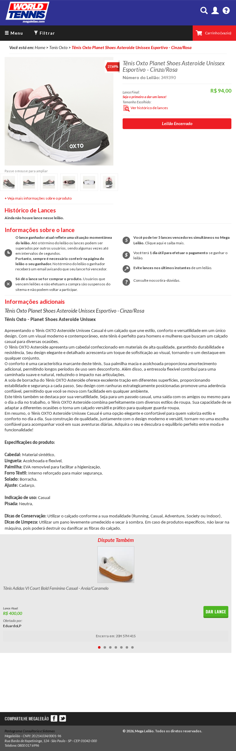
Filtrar (46, 33)
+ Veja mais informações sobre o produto (38, 198)
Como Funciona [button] (226, 10)
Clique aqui (154, 243)
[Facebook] (54, 718)
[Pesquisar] (204, 10)
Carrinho (218, 33)
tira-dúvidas (169, 280)
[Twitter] (62, 718)
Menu (16, 33)
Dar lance (216, 611)
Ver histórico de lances (149, 107)
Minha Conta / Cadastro (215, 10)
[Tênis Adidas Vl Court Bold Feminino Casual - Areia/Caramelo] (115, 564)
